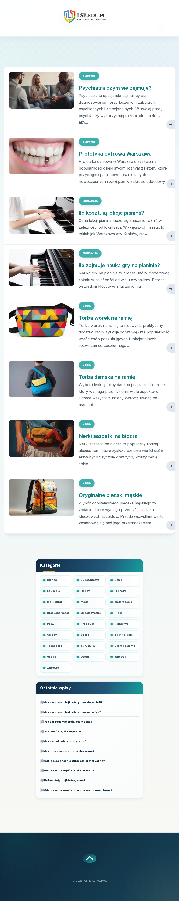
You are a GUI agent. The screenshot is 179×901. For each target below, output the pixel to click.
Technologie (123, 634)
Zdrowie (89, 75)
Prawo (51, 623)
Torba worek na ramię (105, 318)
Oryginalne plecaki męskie (110, 495)
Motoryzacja (123, 601)
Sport (85, 634)
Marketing (54, 601)
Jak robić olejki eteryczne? (63, 731)
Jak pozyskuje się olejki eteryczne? (69, 751)
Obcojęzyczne (91, 612)
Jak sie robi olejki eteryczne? (65, 741)
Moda (86, 306)
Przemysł (87, 623)
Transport (54, 645)
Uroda (51, 656)
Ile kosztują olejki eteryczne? (64, 780)
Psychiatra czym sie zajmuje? (115, 88)
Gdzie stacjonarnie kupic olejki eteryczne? (74, 761)
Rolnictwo (121, 623)
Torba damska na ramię (107, 377)
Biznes (52, 580)
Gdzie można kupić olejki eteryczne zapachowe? (78, 790)
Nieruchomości (58, 612)
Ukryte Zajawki (124, 645)
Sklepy (52, 634)
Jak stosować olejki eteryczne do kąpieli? (73, 702)
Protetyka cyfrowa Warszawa (115, 154)
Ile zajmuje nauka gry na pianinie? (119, 265)
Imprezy (120, 590)
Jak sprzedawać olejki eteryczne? (68, 721)
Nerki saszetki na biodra (108, 436)
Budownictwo (90, 580)
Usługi (85, 656)
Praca (118, 612)
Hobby (85, 590)
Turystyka (88, 645)
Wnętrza (120, 656)
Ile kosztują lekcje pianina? (111, 213)
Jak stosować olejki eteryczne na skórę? (72, 712)
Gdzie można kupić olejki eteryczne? (70, 770)
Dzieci (118, 580)
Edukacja (90, 200)
